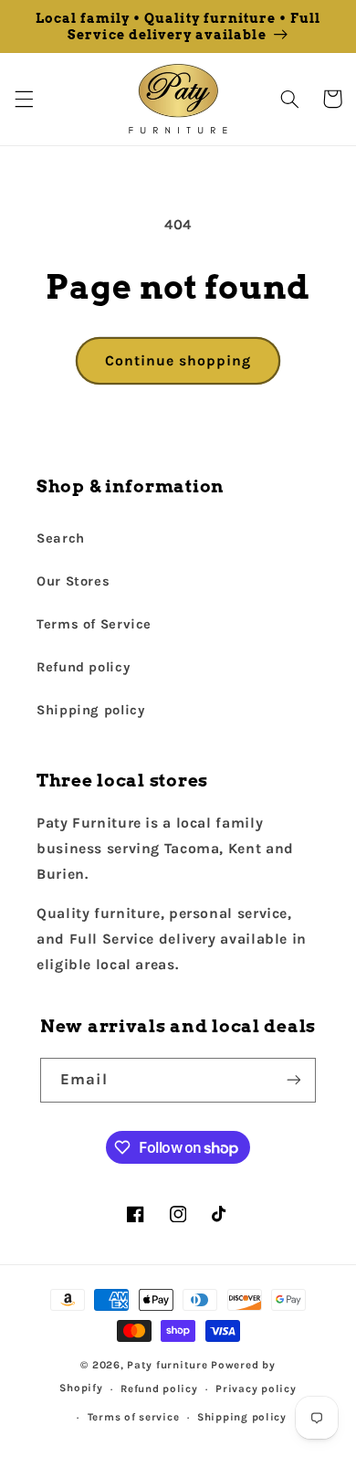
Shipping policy (90, 710)
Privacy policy (255, 1388)
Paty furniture (167, 1364)
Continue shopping (178, 361)
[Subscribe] (294, 1080)
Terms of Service (94, 624)
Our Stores (73, 581)
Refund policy (83, 667)
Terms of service (134, 1416)
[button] (24, 99)
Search (61, 538)
